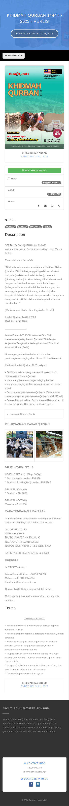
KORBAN (22, 227)
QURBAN (10, 227)
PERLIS (47, 227)
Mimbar (43, 800)
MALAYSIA (35, 227)
